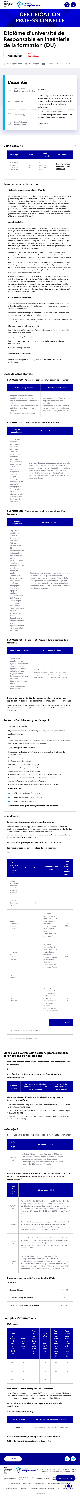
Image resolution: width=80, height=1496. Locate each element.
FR (66, 63)
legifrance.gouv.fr (42, 1478)
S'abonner (13, 1458)
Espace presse (27, 1483)
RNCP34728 (18, 1427)
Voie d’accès (12, 816)
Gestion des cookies (11, 1488)
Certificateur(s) (14, 146)
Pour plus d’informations (20, 1318)
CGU (58, 1488)
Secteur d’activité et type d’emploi (26, 720)
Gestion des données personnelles (58, 1483)
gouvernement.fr (10, 1478)
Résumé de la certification (21, 184)
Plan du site (24, 1488)
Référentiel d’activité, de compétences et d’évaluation (29, 1441)
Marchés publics (39, 1483)
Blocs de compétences (18, 374)
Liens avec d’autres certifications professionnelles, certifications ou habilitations (36, 1054)
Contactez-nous (40, 1493)
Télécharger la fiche (14, 63)
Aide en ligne (34, 63)
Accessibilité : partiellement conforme (42, 1488)
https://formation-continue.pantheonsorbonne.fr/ (63, 166)
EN (69, 63)
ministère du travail (23, 1478)
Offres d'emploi (15, 1483)
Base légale (11, 1129)
